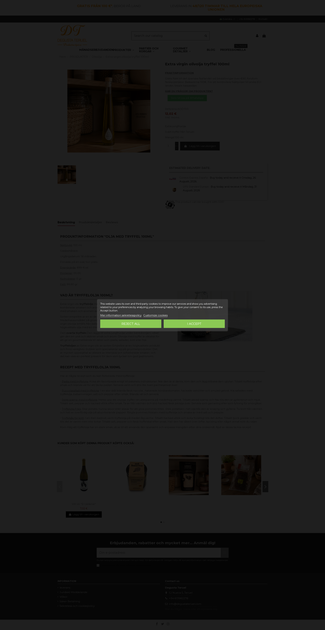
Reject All (131, 324)
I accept (194, 324)
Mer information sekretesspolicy (121, 315)
